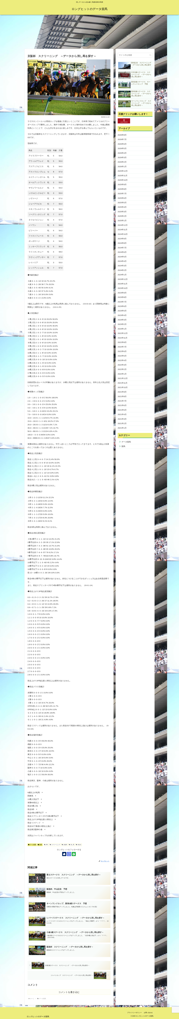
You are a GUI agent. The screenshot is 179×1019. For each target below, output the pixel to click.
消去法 (79, 844)
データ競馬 (33, 844)
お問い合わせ (148, 1012)
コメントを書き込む (69, 992)
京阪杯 (65, 844)
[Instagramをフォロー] (69, 854)
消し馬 (72, 844)
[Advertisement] (89, 31)
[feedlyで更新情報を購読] (74, 854)
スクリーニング (55, 844)
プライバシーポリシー (134, 1012)
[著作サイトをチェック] (64, 854)
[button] (150, 55)
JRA (47, 844)
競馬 (40, 844)
